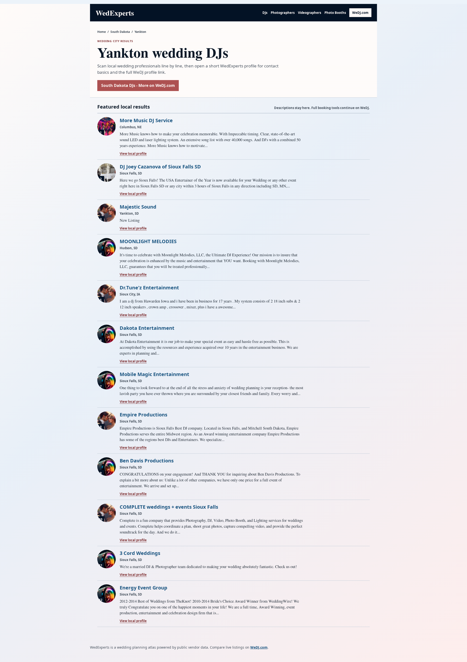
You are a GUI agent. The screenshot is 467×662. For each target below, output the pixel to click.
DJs (264, 12)
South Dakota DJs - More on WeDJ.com (138, 85)
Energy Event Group (143, 587)
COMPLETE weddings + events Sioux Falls (169, 507)
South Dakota (120, 32)
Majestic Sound (138, 206)
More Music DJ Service (146, 120)
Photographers (283, 12)
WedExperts (115, 12)
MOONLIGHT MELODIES (148, 241)
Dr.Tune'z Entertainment (149, 287)
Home (101, 32)
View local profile (133, 153)
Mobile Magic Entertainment (154, 374)
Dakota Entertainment (147, 328)
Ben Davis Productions (147, 460)
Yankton (140, 32)
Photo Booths (335, 12)
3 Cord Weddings (140, 553)
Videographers (309, 12)
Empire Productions (143, 414)
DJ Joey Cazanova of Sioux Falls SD (160, 166)
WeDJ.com (360, 12)
